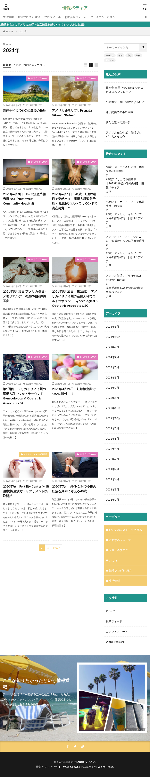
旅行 (138, 55)
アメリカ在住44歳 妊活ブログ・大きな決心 (124, 134)
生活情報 (8, 17)
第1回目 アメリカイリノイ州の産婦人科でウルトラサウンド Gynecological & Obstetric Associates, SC (24, 396)
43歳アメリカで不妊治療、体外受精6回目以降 (125, 169)
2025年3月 (112, 326)
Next (55, 547)
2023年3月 (112, 377)
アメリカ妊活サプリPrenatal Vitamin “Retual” (72, 112)
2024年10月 (113, 336)
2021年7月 (112, 469)
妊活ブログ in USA (29, 17)
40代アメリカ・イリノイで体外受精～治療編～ (125, 203)
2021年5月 (112, 489)
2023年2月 (112, 387)
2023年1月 (112, 397)
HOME (9, 31)
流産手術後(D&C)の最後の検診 (24, 110)
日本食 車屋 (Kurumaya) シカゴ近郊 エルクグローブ (124, 89)
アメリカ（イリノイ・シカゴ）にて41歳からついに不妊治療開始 (125, 240)
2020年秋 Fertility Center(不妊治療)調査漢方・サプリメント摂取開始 (26, 491)
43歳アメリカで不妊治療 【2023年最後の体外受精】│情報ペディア (125, 183)
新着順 (7, 65)
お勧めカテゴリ (32, 65)
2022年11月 (113, 408)
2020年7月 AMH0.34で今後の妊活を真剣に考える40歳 (74, 488)
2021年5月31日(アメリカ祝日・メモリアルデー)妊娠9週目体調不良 (25, 296)
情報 (120, 55)
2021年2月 (112, 499)
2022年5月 (112, 438)
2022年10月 (113, 418)
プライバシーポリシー (104, 17)
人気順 (17, 65)
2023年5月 (112, 367)
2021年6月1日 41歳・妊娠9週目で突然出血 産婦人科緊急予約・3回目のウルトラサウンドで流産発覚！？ (74, 201)
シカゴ (113, 560)
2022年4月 (112, 448)
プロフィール (52, 17)
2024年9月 (112, 347)
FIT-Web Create (68, 766)
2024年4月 (112, 357)
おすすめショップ (120, 540)
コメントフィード (117, 631)
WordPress (105, 766)
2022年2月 (112, 459)
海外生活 (110, 55)
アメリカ (110, 60)
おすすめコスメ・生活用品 (35, 454)
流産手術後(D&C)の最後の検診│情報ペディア (125, 290)
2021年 (23, 31)
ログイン (111, 611)
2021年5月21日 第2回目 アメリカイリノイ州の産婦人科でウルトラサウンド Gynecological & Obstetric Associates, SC (75, 298)
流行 (129, 55)
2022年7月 (112, 428)
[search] (143, 47)
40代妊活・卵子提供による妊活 (125, 102)
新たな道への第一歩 (118, 122)
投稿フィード (114, 621)
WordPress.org (115, 641)
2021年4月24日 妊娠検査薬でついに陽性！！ (74, 391)
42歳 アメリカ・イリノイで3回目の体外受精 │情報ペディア (124, 218)
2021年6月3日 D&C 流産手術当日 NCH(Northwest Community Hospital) (24, 198)
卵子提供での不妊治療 (119, 112)
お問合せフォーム (76, 17)
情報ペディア (86, 761)
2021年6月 (112, 479)
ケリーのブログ (118, 550)
